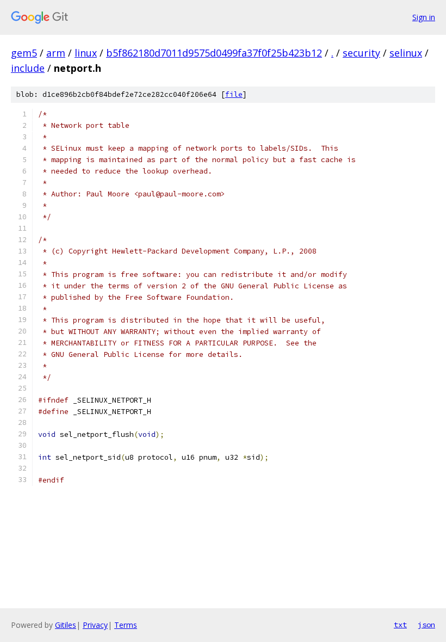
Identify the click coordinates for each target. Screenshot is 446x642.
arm (55, 52)
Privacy (95, 625)
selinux (405, 52)
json (426, 624)
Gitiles (65, 625)
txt (400, 624)
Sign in (423, 17)
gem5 (24, 52)
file (234, 94)
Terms (125, 625)
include (28, 68)
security (361, 52)
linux (86, 52)
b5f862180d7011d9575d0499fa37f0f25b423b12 (214, 52)
